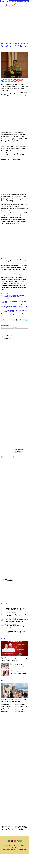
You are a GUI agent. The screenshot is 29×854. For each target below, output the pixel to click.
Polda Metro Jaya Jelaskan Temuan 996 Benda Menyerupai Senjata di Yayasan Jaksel (15, 632)
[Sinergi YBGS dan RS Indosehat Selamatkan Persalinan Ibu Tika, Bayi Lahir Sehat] (7, 330)
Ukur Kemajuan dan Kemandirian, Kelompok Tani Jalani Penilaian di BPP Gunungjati (16, 609)
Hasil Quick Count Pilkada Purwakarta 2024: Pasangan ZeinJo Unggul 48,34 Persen (17, 665)
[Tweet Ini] (17, 320)
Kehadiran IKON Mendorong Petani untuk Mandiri (13, 299)
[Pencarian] (27, 4)
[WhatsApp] (20, 841)
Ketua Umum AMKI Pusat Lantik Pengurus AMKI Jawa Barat (13, 302)
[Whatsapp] (9, 80)
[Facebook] (2, 80)
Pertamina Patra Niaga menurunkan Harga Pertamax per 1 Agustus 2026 (15, 614)
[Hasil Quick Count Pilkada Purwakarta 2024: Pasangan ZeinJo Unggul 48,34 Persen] (5, 666)
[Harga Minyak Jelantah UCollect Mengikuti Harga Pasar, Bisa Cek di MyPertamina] (7, 764)
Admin (6, 48)
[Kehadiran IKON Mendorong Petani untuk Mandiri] (21, 387)
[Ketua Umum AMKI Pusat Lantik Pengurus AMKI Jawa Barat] (7, 517)
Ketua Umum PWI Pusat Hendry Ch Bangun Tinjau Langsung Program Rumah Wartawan (14, 700)
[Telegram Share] (23, 320)
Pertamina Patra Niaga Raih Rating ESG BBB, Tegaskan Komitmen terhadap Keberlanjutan (21, 828)
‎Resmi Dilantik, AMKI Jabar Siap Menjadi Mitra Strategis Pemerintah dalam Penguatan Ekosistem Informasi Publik (14, 306)
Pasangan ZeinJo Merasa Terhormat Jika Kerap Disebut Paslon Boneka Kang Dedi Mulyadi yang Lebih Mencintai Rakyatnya (18, 672)
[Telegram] (18, 80)
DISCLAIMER (14, 847)
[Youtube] (15, 80)
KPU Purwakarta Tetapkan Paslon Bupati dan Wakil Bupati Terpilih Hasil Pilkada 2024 (14, 659)
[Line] (12, 80)
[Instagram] (21, 80)
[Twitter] (6, 80)
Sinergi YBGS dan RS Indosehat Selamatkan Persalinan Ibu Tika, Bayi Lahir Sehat (12, 296)
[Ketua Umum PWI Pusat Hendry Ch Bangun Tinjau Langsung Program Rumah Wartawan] (14, 690)
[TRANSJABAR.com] (10, 4)
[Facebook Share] (13, 320)
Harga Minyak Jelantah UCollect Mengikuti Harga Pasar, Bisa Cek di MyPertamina (7, 828)
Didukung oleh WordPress (9, 849)
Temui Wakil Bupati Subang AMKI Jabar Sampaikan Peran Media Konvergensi (14, 311)
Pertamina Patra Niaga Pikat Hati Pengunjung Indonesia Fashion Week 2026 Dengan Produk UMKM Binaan (16, 626)
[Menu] (2, 4)
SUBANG (3, 41)
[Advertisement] (14, 21)
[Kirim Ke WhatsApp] (26, 320)
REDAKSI (7, 845)
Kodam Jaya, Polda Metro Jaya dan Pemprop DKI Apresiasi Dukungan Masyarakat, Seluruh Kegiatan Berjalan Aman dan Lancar (16, 620)
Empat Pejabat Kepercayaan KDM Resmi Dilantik (13, 314)
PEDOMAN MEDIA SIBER (17, 845)
